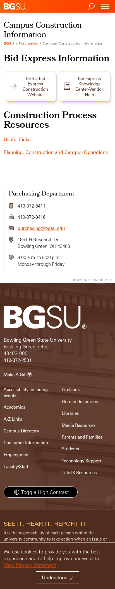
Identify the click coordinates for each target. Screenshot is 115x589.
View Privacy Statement (30, 565)
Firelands (71, 389)
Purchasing (28, 43)
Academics (14, 407)
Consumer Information (26, 442)
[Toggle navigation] (105, 6)
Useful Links (17, 139)
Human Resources (80, 401)
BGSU (9, 43)
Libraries (70, 413)
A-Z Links (13, 419)
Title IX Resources (79, 472)
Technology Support (81, 461)
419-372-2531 (18, 360)
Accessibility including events (26, 392)
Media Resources (79, 425)
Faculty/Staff (16, 466)
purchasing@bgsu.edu (41, 228)
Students (70, 448)
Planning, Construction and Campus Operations (56, 152)
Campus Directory (21, 431)
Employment (16, 454)
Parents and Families (82, 437)
